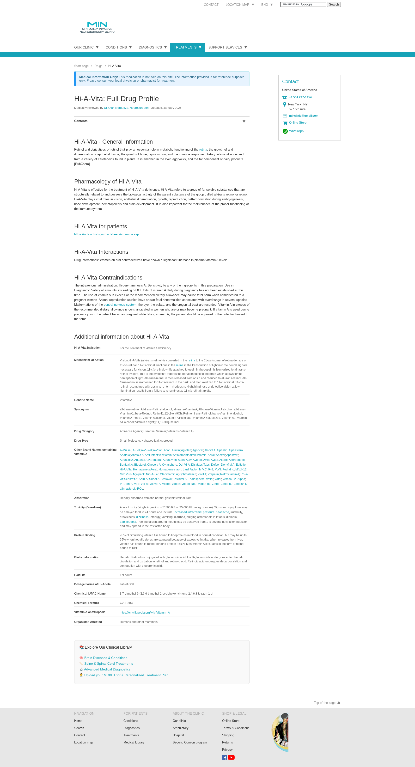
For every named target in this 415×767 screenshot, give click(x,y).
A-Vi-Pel (146, 450)
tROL (139, 488)
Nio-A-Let (152, 474)
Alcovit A (209, 450)
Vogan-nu (204, 484)
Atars (181, 460)
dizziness (142, 517)
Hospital (178, 735)
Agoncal (197, 450)
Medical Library (134, 742)
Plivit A (202, 474)
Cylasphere (169, 464)
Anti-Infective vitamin (158, 455)
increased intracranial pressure (194, 512)
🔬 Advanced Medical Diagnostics (104, 669)
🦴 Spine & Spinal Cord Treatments (106, 663)
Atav (189, 460)
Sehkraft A (130, 479)
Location (285, 104)
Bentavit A (126, 464)
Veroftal (227, 479)
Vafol (218, 479)
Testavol (166, 479)
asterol (130, 488)
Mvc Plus (126, 474)
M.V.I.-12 (241, 469)
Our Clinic (84, 47)
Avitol (214, 460)
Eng (264, 4)
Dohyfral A (227, 464)
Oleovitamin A (169, 474)
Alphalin (222, 450)
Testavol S (180, 479)
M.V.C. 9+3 (206, 469)
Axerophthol (237, 460)
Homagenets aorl (170, 469)
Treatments (185, 47)
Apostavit (232, 455)
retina (203, 149)
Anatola (125, 455)
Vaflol (209, 479)
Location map (237, 4)
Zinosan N (240, 484)
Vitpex (166, 484)
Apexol (220, 455)
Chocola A (154, 464)
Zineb (216, 484)
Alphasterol (236, 450)
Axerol (223, 460)
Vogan (176, 484)
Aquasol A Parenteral (148, 460)
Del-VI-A (184, 464)
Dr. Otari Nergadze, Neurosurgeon (126, 107)
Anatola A (137, 455)
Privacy (227, 749)
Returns (227, 742)
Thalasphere (196, 479)
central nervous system (120, 304)
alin (122, 488)
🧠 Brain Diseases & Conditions (103, 658)
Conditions (116, 47)
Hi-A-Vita (126, 469)
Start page (81, 66)
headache (222, 512)
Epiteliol (241, 464)
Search (79, 728)
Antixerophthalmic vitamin (190, 455)
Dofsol (215, 464)
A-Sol (136, 450)
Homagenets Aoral (145, 469)
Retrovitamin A (229, 474)
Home (78, 721)
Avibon (197, 460)
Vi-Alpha (239, 479)
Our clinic (179, 721)
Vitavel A (155, 484)
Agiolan (186, 450)
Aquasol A (126, 460)
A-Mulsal (125, 450)
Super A (154, 479)
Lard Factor (190, 469)
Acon (167, 450)
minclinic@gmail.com (303, 115)
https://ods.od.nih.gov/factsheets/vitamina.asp (106, 234)
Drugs (98, 66)
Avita (206, 460)
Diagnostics (150, 47)
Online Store (230, 721)
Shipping (228, 735)
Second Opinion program (190, 742)
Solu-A (143, 479)
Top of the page (325, 703)
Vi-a (136, 484)
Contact (211, 4)
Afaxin (176, 450)
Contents (80, 121)
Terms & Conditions (236, 728)
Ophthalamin (187, 474)
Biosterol (140, 464)
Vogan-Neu (189, 484)
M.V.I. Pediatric (224, 469)
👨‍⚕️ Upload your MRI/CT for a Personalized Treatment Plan (123, 675)
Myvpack (139, 474)
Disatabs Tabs (200, 464)
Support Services (225, 47)
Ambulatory (181, 728)
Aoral (211, 455)
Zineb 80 (226, 484)
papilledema (128, 522)
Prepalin (213, 474)
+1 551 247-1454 (300, 97)
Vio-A (144, 484)
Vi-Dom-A (126, 484)
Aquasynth (170, 460)
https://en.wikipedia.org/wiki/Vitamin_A (145, 612)
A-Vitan (158, 450)
